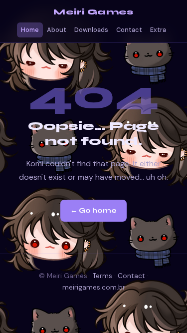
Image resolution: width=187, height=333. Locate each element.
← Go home (93, 210)
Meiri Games (93, 11)
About (56, 30)
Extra (158, 30)
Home (30, 30)
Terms (102, 276)
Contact (129, 30)
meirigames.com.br (93, 287)
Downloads (91, 30)
